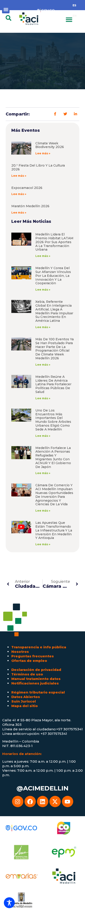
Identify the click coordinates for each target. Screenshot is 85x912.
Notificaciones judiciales (35, 683)
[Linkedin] (42, 801)
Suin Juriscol (23, 701)
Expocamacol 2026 (26, 188)
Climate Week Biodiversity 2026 (49, 145)
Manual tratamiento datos (36, 679)
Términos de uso (27, 674)
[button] (6, 9)
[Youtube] (67, 801)
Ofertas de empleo (29, 660)
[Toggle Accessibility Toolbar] (9, 903)
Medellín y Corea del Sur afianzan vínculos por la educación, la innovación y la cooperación (53, 275)
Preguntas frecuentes (32, 656)
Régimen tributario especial (38, 692)
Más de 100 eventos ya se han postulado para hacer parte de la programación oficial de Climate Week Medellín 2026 (54, 348)
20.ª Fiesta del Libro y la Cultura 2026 (38, 167)
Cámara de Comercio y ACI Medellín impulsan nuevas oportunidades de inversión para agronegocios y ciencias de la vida (54, 494)
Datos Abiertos (25, 697)
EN (75, 15)
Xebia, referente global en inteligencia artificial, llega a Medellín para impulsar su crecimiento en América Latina (54, 311)
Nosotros (20, 651)
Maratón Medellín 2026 (30, 206)
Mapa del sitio (24, 706)
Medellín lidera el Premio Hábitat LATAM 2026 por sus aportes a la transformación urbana (54, 242)
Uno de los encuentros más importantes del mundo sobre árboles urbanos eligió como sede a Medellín (53, 419)
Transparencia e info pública (38, 647)
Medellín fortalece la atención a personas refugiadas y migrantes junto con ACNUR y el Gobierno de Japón (53, 457)
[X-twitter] (55, 801)
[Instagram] (17, 801)
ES (74, 5)
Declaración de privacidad (36, 670)
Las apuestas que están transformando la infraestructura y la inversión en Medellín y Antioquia (53, 530)
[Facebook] (30, 801)
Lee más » (42, 153)
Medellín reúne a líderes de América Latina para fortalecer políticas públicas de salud (53, 384)
